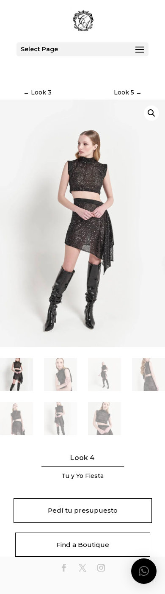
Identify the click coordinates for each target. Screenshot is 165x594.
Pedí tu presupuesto (83, 510)
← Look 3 (37, 92)
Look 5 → (128, 92)
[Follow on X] (82, 567)
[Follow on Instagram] (101, 567)
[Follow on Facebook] (64, 567)
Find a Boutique (82, 545)
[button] (151, 113)
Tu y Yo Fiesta (82, 476)
